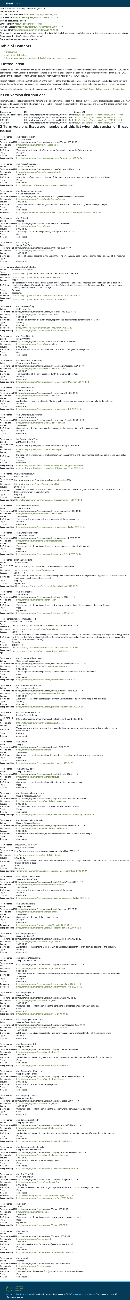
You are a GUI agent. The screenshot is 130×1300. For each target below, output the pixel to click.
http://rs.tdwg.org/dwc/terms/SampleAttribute (37, 777)
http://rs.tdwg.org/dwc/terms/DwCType (34, 250)
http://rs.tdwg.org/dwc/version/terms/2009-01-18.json (99, 123)
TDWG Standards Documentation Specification (103, 89)
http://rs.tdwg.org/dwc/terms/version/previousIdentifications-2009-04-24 (49, 707)
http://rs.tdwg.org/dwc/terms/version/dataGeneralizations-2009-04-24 (46, 586)
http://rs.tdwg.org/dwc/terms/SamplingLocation (38, 1103)
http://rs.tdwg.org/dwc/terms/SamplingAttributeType (40, 968)
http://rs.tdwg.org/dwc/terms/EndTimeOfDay (37, 314)
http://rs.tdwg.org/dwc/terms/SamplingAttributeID (39, 941)
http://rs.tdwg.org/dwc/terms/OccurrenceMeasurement (41, 666)
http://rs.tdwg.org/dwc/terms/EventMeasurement (39, 541)
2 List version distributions (16, 55)
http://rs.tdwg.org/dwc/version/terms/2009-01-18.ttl (98, 117)
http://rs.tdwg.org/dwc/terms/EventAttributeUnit (36, 484)
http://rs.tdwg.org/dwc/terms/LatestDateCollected (35, 629)
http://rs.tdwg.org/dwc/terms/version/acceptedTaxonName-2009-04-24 (49, 158)
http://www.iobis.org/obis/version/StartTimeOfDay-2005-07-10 (45, 1195)
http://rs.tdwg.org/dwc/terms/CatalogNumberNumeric (40, 199)
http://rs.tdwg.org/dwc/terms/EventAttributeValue (39, 514)
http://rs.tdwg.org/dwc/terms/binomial (33, 1266)
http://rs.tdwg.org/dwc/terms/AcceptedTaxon (37, 145)
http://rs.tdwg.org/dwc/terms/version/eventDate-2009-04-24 (40, 299)
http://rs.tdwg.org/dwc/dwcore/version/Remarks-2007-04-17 (44, 925)
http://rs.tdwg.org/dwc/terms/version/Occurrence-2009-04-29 (44, 763)
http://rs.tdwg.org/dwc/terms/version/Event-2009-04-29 (42, 1014)
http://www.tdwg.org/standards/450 (40, 14)
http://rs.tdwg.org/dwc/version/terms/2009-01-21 (35, 30)
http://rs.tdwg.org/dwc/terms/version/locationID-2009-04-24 (44, 1141)
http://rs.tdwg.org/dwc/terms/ (29, 24)
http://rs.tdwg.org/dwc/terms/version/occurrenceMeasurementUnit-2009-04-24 (50, 871)
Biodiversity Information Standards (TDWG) (54, 1294)
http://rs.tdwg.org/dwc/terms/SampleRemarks (37, 912)
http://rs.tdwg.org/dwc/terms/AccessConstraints (38, 172)
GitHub (19, 3)
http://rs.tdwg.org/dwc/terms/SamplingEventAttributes (41, 1027)
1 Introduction (10, 52)
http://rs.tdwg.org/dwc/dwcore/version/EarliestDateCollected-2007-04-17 (46, 295)
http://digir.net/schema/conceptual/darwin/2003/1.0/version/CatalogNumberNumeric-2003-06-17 (60, 212)
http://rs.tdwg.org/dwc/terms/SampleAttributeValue (40, 884)
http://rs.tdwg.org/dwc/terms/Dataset (33, 226)
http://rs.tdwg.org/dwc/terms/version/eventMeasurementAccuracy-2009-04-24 (52, 382)
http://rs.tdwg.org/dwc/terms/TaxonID (34, 1239)
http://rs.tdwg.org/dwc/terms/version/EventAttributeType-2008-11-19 (48, 984)
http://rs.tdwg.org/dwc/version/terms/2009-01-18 (35, 18)
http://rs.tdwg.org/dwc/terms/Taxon (33, 1212)
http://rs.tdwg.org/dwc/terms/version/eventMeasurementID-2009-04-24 (49, 409)
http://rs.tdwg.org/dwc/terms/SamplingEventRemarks (40, 1079)
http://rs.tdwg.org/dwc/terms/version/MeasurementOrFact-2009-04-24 (48, 554)
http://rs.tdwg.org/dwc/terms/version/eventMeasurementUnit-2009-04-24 (48, 500)
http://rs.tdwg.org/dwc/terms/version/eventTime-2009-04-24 (44, 330)
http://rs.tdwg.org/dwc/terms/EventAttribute (37, 344)
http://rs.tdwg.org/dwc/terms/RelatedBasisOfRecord (40, 723)
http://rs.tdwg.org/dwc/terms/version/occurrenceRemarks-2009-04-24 (48, 928)
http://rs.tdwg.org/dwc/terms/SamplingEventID (37, 1052)
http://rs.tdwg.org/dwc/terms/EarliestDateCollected (36, 277)
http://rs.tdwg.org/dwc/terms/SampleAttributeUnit (37, 855)
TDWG (9, 3)
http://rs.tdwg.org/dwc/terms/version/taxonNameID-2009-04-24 (45, 1252)
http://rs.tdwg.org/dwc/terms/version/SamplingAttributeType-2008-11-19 (49, 465)
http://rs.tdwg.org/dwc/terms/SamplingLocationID (39, 1128)
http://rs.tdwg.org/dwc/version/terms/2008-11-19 (40, 27)
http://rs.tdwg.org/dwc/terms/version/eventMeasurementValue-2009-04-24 (50, 527)
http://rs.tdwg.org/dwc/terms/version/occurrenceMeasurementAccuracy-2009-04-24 (55, 814)
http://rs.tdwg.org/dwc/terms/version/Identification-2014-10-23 (45, 613)
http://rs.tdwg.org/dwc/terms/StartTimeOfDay (37, 1182)
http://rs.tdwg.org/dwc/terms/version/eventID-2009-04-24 (43, 1065)
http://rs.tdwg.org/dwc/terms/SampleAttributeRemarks (41, 828)
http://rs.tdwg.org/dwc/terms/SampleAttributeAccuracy (41, 801)
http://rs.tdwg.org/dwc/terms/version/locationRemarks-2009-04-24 (47, 1168)
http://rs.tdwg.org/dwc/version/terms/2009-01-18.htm (99, 115)
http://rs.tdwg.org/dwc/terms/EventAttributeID (38, 396)
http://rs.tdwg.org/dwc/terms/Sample (33, 750)
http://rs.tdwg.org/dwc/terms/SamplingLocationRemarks (42, 1155)
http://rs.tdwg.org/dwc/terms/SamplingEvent (36, 1000)
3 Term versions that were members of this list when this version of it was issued (40, 58)
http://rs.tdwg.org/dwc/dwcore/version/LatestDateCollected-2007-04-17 (45, 647)
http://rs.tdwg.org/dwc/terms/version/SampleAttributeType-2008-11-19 (49, 987)
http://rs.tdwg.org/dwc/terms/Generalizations (34, 570)
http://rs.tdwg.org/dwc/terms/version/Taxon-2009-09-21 (42, 1225)
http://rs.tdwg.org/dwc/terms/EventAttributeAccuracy (41, 368)
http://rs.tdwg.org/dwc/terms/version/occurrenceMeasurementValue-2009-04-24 (53, 898)
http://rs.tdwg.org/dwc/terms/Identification (36, 600)
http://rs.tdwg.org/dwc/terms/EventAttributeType (38, 449)
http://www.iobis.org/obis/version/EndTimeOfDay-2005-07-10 (44, 328)
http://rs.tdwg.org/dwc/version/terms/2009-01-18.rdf (98, 120)
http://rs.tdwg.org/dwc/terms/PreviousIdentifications (40, 693)
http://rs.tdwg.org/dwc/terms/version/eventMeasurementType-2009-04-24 (50, 468)
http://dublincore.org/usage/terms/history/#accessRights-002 (44, 185)
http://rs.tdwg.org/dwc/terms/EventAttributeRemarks (40, 423)
